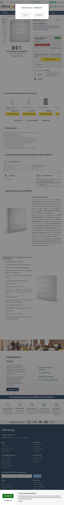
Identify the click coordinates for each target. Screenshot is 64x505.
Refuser (20, 501)
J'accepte (8, 496)
